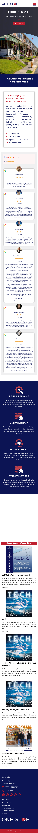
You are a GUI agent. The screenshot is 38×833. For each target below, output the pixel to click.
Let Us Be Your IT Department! (16, 575)
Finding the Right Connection (15, 710)
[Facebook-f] (3, 794)
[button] (34, 4)
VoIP (4, 619)
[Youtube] (11, 794)
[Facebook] (7, 794)
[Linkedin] (19, 794)
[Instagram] (15, 794)
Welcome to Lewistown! (13, 754)
